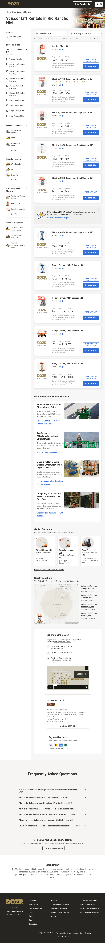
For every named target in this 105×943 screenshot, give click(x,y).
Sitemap (88, 933)
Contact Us (33, 924)
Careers (31, 916)
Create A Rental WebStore (89, 912)
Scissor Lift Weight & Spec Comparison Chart (48, 422)
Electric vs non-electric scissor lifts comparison (50, 482)
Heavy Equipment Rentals (21, 12)
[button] (16, 52)
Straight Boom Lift (44, 552)
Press (31, 912)
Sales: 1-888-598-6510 (14, 911)
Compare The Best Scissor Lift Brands (50, 514)
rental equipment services (62, 642)
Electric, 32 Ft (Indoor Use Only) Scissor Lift (73, 178)
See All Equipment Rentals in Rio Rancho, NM (49, 570)
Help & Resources (35, 908)
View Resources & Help (53, 848)
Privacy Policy (78, 933)
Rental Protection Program (60, 912)
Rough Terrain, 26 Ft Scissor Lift (67, 265)
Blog (30, 920)
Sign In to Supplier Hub (88, 904)
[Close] (98, 209)
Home (8, 12)
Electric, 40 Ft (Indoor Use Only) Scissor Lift (73, 232)
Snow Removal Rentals (59, 908)
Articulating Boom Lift (67, 554)
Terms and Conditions (63, 933)
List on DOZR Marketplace (89, 908)
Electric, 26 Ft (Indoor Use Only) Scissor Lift (73, 145)
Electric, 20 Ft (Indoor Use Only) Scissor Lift (73, 112)
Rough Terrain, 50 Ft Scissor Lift (67, 363)
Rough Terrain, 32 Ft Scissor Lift (67, 298)
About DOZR (33, 904)
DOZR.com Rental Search (60, 904)
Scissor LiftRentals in (89, 587)
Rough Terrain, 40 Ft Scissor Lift (67, 330)
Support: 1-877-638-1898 (14, 914)
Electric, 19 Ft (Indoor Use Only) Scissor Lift (73, 79)
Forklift (90, 552)
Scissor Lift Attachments (48, 452)
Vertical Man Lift (60, 46)
